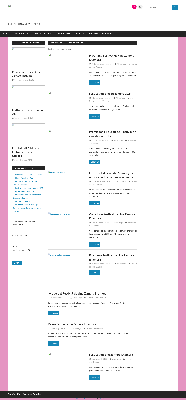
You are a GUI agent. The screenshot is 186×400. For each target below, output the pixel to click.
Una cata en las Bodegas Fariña (28, 174)
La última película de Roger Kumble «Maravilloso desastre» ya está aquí (27, 208)
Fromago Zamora (22, 201)
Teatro (78, 33)
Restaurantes (63, 33)
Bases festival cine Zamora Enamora (72, 324)
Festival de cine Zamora (99, 101)
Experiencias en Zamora (100, 33)
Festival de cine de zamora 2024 (110, 93)
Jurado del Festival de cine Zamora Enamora (77, 293)
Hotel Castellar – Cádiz (25, 178)
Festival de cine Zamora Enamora (111, 354)
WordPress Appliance (83, 399)
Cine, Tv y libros (41, 33)
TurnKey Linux (105, 399)
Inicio (5, 33)
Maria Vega (121, 64)
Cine (132, 98)
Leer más (95, 82)
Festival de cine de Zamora (26, 42)
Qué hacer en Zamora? (24, 191)
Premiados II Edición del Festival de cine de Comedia (26, 151)
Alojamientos (19, 33)
